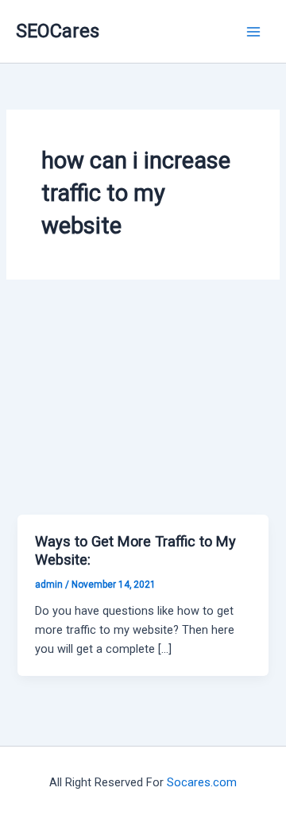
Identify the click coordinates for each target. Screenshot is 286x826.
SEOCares (57, 31)
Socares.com (202, 782)
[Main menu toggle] (253, 31)
